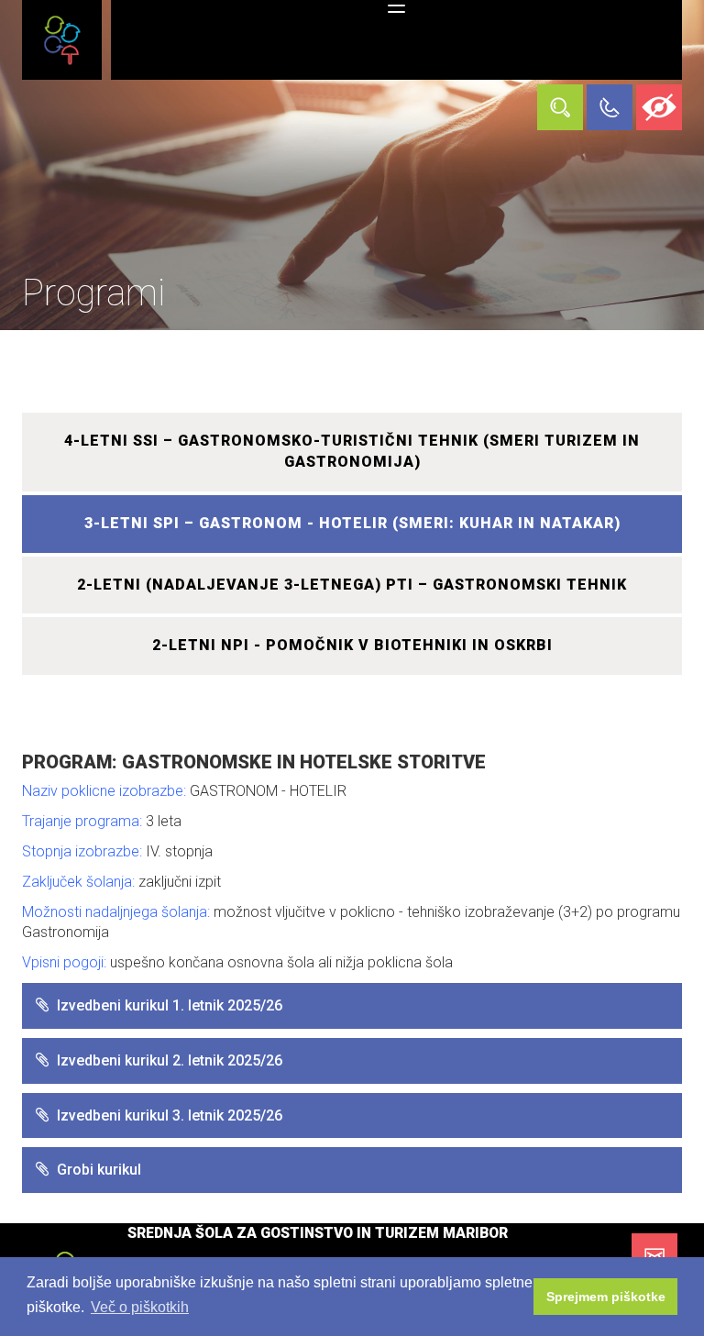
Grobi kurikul (99, 1169)
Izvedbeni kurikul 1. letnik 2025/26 (169, 1005)
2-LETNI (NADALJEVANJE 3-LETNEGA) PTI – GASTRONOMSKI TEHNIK (352, 584)
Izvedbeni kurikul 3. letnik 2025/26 (169, 1115)
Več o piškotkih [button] (140, 1307)
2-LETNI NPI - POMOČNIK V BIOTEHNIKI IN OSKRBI (352, 645)
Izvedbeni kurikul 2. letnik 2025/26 (169, 1060)
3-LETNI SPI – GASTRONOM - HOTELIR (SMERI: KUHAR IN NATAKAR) (352, 523)
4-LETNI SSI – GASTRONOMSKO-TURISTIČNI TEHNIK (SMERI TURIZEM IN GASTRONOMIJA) (352, 451)
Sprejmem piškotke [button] (606, 1296)
